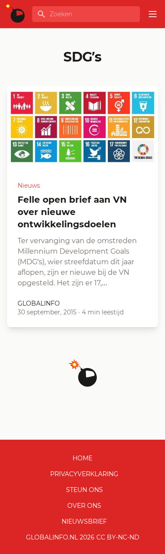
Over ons (84, 506)
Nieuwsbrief (84, 521)
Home (82, 458)
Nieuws (29, 186)
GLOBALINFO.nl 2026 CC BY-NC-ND (82, 537)
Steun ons (84, 490)
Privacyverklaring (84, 474)
